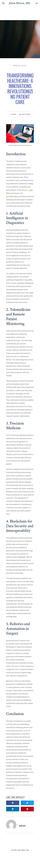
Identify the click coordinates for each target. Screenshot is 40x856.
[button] (12, 803)
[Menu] (36, 3)
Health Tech (20, 65)
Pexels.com (27, 145)
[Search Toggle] (3, 3)
